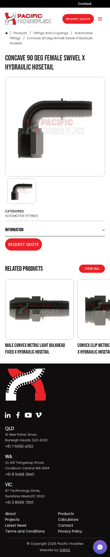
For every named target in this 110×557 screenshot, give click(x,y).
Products (20, 33)
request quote (78, 19)
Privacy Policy (70, 531)
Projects (12, 519)
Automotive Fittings (21, 216)
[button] (100, 547)
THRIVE (64, 550)
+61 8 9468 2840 (19, 474)
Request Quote (23, 244)
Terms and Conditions (25, 531)
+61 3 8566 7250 (19, 502)
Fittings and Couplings (51, 33)
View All (92, 268)
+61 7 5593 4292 (19, 446)
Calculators (68, 519)
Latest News (15, 525)
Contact (84, 3)
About (10, 513)
